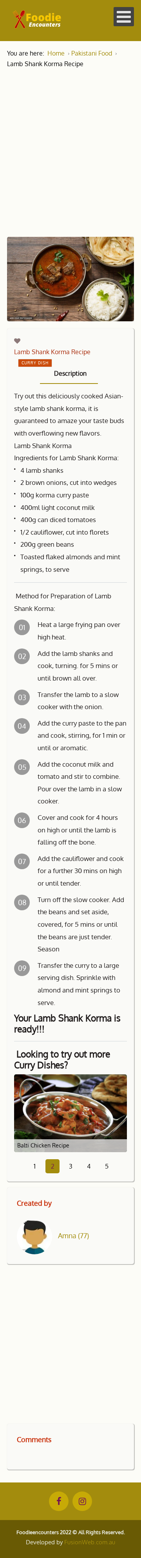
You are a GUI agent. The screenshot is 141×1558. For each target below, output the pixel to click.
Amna (73, 1235)
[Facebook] (59, 1501)
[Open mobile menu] (124, 16)
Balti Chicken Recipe (43, 1145)
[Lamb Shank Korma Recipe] (70, 279)
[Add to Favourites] (17, 341)
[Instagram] (82, 1501)
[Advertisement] (70, 146)
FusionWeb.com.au (89, 1542)
